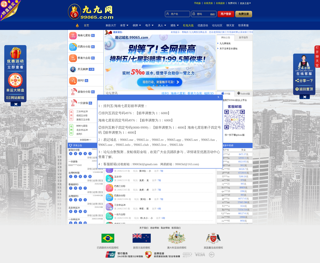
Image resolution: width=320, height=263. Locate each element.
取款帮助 (165, 228)
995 (242, 178)
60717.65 (242, 193)
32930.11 (242, 152)
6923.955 (242, 156)
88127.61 (242, 207)
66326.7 (242, 163)
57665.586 (242, 196)
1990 (242, 185)
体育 (123, 25)
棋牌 (136, 25)
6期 (159, 208)
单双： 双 (144, 208)
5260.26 (242, 170)
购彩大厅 (111, 25)
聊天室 (230, 25)
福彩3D (209, 93)
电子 (148, 25)
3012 (242, 159)
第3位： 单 (145, 199)
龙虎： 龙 (144, 180)
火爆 (91, 69)
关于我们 (143, 228)
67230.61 (242, 167)
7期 (161, 171)
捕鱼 (173, 25)
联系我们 (176, 228)
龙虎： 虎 (144, 190)
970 (242, 174)
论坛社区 (217, 25)
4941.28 (242, 219)
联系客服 (243, 25)
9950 (242, 215)
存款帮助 (154, 228)
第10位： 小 (145, 171)
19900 (242, 211)
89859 (242, 182)
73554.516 (242, 204)
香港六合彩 (194, 93)
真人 (161, 25)
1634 (242, 200)
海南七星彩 (178, 93)
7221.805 (242, 222)
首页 (86, 25)
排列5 (165, 93)
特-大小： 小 (146, 218)
